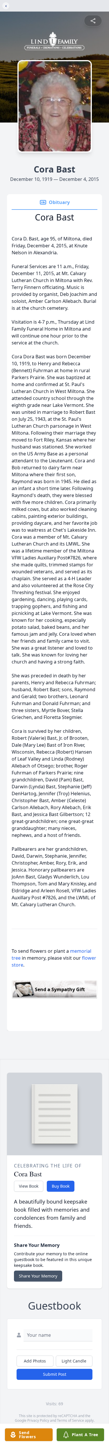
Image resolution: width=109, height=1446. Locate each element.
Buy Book (60, 1186)
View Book (28, 1186)
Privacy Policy (38, 1420)
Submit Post (54, 1374)
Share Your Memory (38, 1276)
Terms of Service (70, 1420)
